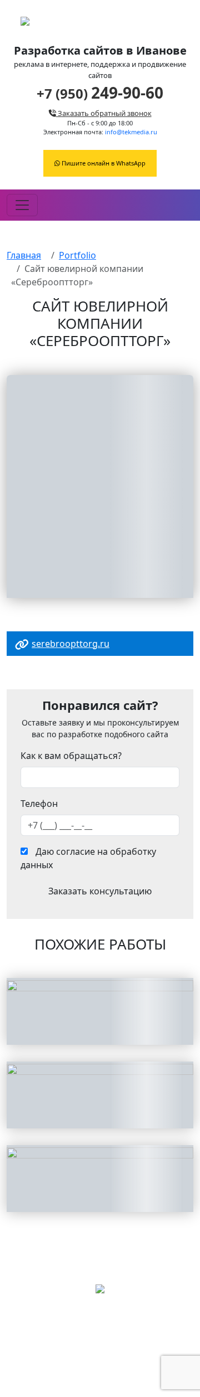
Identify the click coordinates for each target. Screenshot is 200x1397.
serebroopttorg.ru (70, 643)
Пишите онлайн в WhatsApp (103, 163)
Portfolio (77, 255)
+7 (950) (100, 93)
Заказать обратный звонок (104, 113)
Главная (24, 255)
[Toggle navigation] (22, 205)
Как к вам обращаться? (71, 755)
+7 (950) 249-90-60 (100, 1357)
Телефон (39, 803)
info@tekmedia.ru (131, 132)
